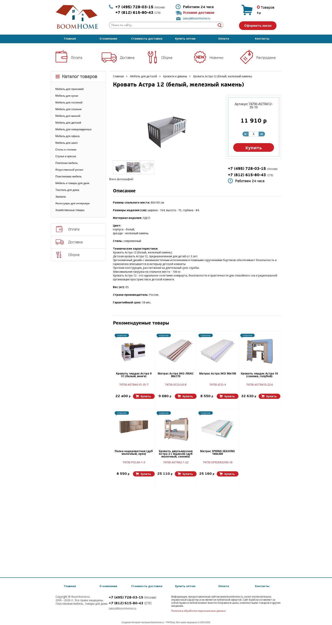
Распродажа (266, 58)
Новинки (216, 58)
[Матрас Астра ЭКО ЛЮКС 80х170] (175, 350)
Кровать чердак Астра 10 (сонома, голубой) (259, 375)
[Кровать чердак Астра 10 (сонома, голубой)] (259, 350)
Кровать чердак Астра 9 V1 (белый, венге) (133, 375)
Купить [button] (253, 147)
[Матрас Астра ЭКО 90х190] (217, 350)
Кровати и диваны (175, 76)
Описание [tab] (124, 191)
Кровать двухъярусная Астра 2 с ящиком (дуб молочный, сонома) (176, 454)
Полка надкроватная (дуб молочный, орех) (134, 453)
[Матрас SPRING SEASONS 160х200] (217, 428)
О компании (108, 38)
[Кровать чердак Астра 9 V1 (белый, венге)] (133, 350)
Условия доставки (198, 13)
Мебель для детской (143, 76)
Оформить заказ (257, 25)
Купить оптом (185, 38)
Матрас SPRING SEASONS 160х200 (217, 453)
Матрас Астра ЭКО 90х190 (217, 373)
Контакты (262, 38)
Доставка (127, 58)
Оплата (223, 38)
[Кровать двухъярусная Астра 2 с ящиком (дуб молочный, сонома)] (175, 428)
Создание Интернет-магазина (135, 622)
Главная (70, 38)
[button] (144, 396)
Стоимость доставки (146, 38)
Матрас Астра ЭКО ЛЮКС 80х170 (176, 375)
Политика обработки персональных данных (198, 611)
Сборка (166, 58)
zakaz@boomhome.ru (196, 18)
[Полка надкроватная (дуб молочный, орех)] (133, 428)
